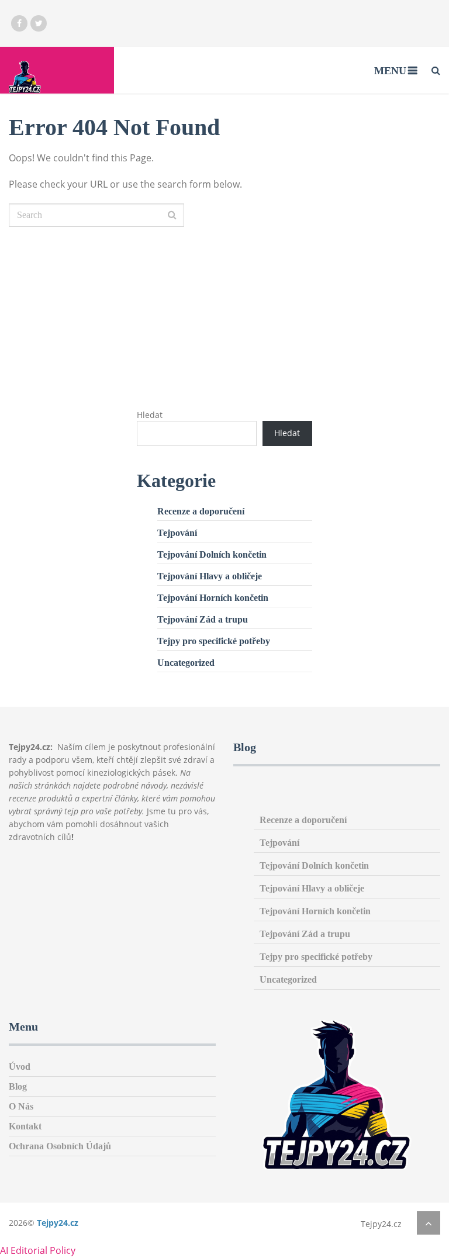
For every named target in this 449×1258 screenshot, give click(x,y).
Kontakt (25, 1126)
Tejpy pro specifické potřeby (213, 641)
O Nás (21, 1106)
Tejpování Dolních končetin (212, 554)
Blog (18, 1086)
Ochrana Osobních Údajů (60, 1146)
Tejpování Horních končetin (212, 598)
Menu (390, 71)
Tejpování (177, 533)
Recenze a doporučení (200, 511)
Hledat (150, 414)
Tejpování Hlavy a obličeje (209, 576)
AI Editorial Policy (37, 1250)
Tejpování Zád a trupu (202, 619)
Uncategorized (186, 663)
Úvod (19, 1067)
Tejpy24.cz (57, 1222)
